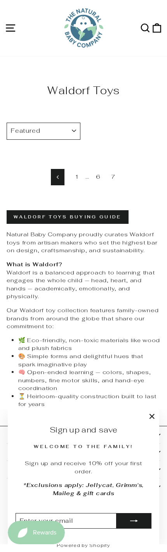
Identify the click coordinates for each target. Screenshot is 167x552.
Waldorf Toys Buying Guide (68, 217)
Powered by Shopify (83, 545)
